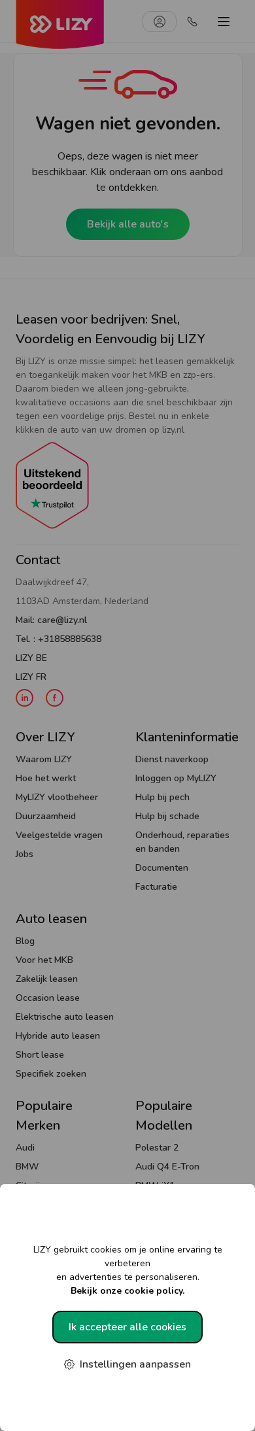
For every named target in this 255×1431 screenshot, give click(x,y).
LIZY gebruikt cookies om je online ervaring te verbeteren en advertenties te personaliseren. (127, 1270)
